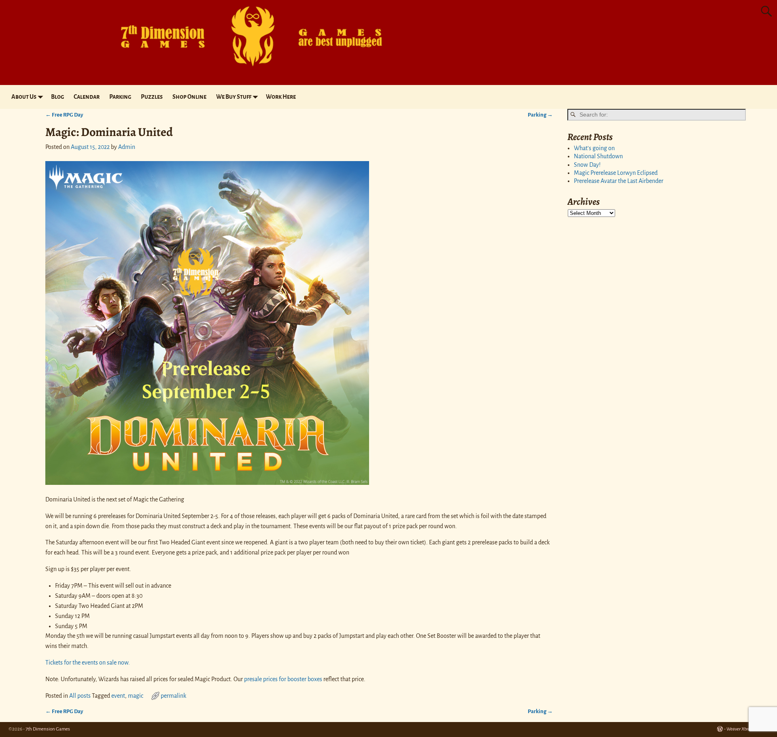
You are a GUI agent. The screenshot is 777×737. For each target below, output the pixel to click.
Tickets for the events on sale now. (87, 662)
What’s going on (594, 148)
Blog (57, 96)
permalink (173, 695)
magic (135, 695)
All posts (80, 695)
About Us (23, 96)
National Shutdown (598, 156)
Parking (120, 96)
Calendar (87, 96)
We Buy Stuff (233, 96)
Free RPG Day (64, 115)
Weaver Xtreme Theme (747, 729)
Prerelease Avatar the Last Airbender (618, 181)
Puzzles (152, 96)
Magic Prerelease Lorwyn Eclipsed (616, 173)
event (118, 695)
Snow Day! (587, 164)
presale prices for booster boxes (283, 679)
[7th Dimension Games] (245, 70)
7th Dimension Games (47, 729)
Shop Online (189, 96)
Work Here (281, 96)
